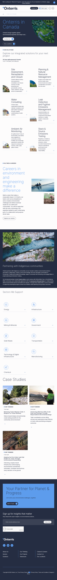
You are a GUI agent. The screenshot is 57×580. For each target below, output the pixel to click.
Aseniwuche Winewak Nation (37, 281)
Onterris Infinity (22, 279)
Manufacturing (37, 357)
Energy (6, 309)
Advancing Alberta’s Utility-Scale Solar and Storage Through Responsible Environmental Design (41, 413)
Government (36, 325)
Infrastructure (36, 309)
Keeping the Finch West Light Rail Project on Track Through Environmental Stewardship (14, 458)
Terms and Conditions (44, 572)
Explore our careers (9, 218)
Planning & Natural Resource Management (44, 73)
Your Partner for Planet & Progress (27, 490)
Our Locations (8, 44)
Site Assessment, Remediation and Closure (17, 73)
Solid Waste (8, 341)
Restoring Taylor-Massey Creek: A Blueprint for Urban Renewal (14, 412)
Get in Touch (10, 503)
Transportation (37, 341)
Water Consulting (16, 100)
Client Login (44, 8)
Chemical (7, 372)
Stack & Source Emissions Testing (43, 132)
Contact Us (34, 8)
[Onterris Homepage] (3, 14)
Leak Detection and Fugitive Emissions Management (44, 104)
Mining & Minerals (10, 325)
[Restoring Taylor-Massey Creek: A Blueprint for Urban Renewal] (15, 395)
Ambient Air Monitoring (16, 130)
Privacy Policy (34, 572)
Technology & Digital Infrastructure (11, 355)
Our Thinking (9, 407)
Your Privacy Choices (23, 572)
